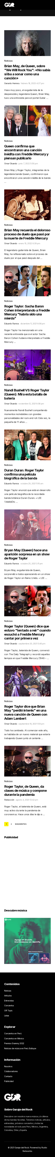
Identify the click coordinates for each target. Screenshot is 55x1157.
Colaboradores (11, 1071)
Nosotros (8, 1066)
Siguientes (20, 824)
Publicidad (9, 1081)
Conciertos (9, 1005)
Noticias (8, 60)
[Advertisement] (27, 872)
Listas (6, 1015)
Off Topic (8, 1010)
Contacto (8, 1076)
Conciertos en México (14, 1038)
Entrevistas (9, 1000)
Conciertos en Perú (12, 1033)
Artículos (8, 995)
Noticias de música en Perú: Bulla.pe (20, 1048)
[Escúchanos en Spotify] (27, 940)
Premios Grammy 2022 (14, 1043)
